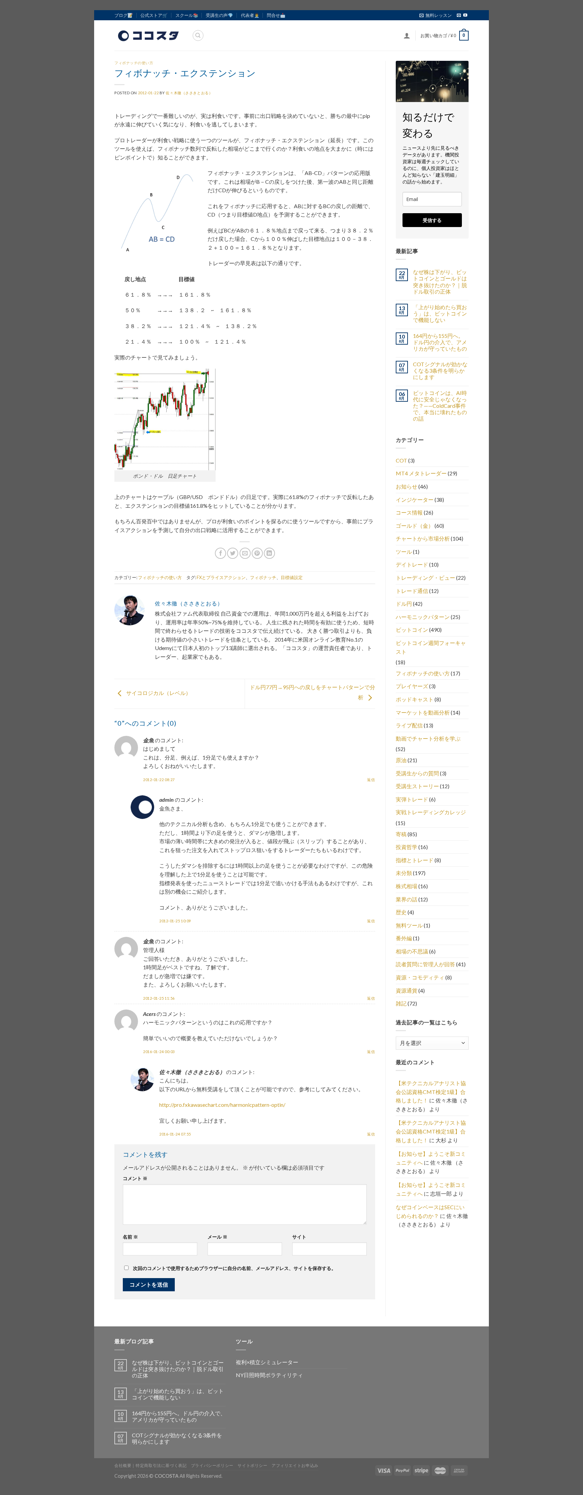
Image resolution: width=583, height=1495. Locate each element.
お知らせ (406, 486)
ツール (404, 551)
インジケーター (415, 499)
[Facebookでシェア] (220, 553)
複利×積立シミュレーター (267, 1362)
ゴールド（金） (415, 525)
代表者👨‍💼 (250, 15)
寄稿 (401, 834)
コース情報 (409, 512)
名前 (130, 1237)
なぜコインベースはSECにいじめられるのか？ (430, 1211)
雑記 (401, 1003)
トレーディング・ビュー (425, 577)
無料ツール (409, 925)
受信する (432, 220)
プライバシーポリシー (212, 1465)
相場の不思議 (412, 951)
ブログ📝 (123, 15)
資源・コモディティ (420, 977)
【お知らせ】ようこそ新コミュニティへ (431, 1158)
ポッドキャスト (415, 699)
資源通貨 (406, 990)
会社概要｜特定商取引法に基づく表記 (150, 1465)
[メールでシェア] (245, 553)
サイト (299, 1237)
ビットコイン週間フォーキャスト (431, 647)
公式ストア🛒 (154, 15)
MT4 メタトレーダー (421, 473)
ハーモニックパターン (423, 617)
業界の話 (406, 899)
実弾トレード (412, 799)
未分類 (404, 873)
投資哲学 (406, 847)
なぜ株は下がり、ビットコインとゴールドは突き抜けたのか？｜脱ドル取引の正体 (440, 282)
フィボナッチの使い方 (134, 62)
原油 (401, 760)
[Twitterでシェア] (232, 553)
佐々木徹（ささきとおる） (189, 93)
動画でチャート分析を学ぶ (428, 738)
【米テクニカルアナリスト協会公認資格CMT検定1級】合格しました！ (431, 1091)
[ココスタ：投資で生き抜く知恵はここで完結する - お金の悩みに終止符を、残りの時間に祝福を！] (148, 35)
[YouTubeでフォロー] (465, 15)
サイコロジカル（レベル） (158, 693)
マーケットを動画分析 (423, 712)
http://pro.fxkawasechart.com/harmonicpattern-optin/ (222, 1104)
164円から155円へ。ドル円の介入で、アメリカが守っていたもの (440, 342)
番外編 (404, 938)
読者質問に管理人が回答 (425, 964)
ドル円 (404, 603)
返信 (371, 779)
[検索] (198, 35)
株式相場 (406, 886)
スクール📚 (186, 15)
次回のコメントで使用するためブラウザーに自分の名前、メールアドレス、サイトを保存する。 (234, 1268)
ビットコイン (412, 629)
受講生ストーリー (417, 786)
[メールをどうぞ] (459, 15)
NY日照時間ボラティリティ (269, 1375)
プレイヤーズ (412, 686)
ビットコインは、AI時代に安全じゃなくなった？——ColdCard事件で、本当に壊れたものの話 (440, 406)
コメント (135, 1178)
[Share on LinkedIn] (269, 553)
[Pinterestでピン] (257, 553)
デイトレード (412, 564)
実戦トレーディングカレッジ (431, 812)
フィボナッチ (263, 577)
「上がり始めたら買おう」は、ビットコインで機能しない (440, 313)
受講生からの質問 (417, 773)
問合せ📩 (276, 15)
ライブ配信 (409, 725)
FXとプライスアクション (221, 577)
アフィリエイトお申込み (295, 1465)
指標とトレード (415, 860)
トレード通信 (412, 591)
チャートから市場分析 (423, 538)
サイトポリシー (252, 1465)
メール (217, 1237)
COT (401, 460)
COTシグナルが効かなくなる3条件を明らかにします (440, 370)
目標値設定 (292, 577)
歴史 (401, 912)
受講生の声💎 (219, 15)
